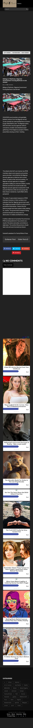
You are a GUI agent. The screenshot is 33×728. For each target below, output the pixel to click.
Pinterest (17, 252)
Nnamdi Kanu (7, 702)
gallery (14, 696)
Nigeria (19, 699)
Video (19, 705)
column (6, 691)
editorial (14, 691)
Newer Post (11, 239)
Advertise (19, 714)
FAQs (24, 714)
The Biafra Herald (21, 712)
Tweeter (17, 248)
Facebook (8, 248)
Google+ (26, 248)
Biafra (26, 685)
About (13, 714)
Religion (24, 702)
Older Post (22, 239)
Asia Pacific (18, 685)
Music (5, 699)
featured (6, 696)
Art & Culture (7, 685)
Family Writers (8, 694)
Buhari (15, 688)
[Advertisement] (16, 31)
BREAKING (7, 688)
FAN (16, 694)
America (17, 682)
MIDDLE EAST (23, 696)
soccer (6, 705)
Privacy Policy (11, 716)
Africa (9, 682)
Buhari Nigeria (24, 688)
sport (12, 705)
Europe (22, 691)
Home (8, 714)
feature (23, 694)
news (12, 699)
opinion (17, 702)
